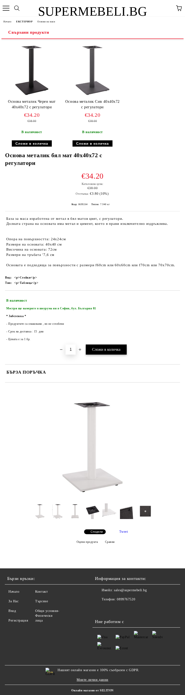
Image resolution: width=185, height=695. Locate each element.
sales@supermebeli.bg (130, 590)
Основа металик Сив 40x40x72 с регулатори (92, 104)
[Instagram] (101, 609)
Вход (12, 611)
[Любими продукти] (168, 8)
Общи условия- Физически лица (47, 615)
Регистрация (18, 620)
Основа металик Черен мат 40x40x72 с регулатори (31, 104)
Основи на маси (46, 21)
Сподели (97, 531)
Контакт (41, 591)
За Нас (13, 601)
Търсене (41, 601)
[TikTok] (112, 609)
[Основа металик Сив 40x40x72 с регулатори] (92, 96)
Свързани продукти (28, 32)
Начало (7, 21)
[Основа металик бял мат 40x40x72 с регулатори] (92, 496)
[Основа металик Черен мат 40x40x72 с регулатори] (31, 96)
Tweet (123, 531)
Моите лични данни (92, 680)
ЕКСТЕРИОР (24, 21)
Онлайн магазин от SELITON (92, 690)
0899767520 (126, 599)
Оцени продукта (87, 542)
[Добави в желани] (173, 298)
